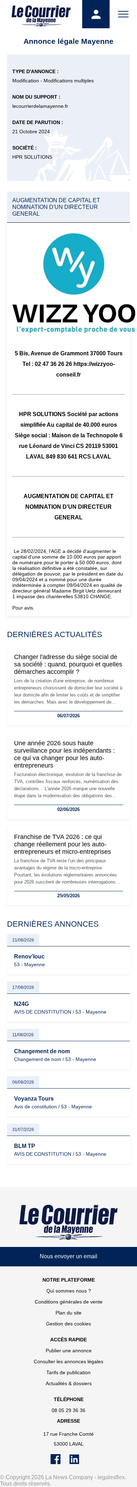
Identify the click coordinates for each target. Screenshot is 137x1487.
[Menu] (123, 14)
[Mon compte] (96, 14)
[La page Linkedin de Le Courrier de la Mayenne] (77, 1462)
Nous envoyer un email (68, 1256)
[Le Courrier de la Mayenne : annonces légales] (41, 14)
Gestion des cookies (68, 1323)
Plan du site (68, 1313)
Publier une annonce (69, 1350)
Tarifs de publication (68, 1372)
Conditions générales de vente (69, 1302)
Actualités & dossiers (69, 1383)
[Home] (68, 1222)
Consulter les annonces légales (68, 1361)
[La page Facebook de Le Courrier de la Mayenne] (60, 1462)
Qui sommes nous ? (68, 1291)
